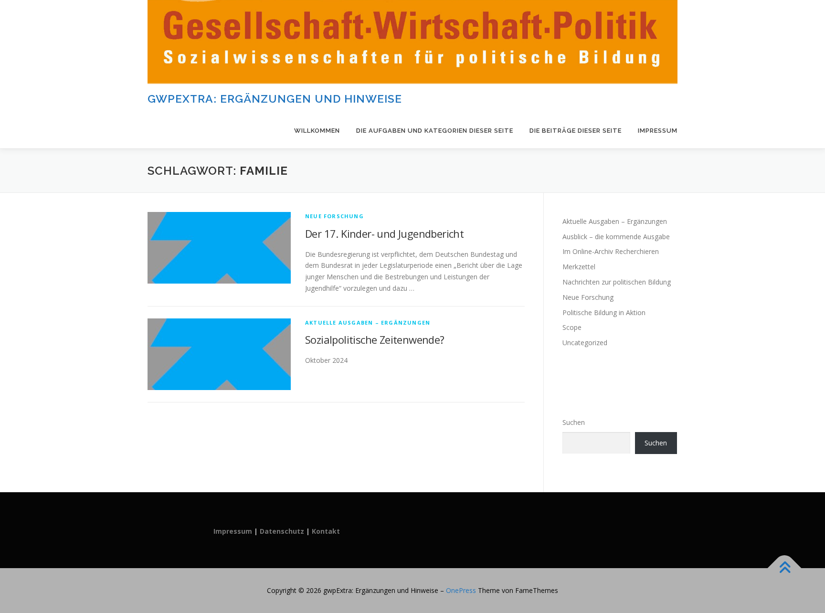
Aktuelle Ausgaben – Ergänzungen (367, 322)
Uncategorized (584, 342)
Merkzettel (578, 266)
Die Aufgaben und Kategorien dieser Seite (434, 130)
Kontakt (326, 531)
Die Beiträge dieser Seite (575, 130)
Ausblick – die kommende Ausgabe (616, 236)
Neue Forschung (334, 216)
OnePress (461, 590)
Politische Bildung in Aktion (603, 312)
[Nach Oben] (785, 568)
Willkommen (317, 130)
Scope (572, 327)
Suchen (573, 422)
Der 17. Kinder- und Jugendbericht (384, 233)
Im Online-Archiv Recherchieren (610, 251)
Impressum (657, 130)
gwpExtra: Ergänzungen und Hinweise (275, 98)
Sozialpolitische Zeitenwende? (374, 339)
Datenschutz (283, 531)
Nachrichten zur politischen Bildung (616, 281)
